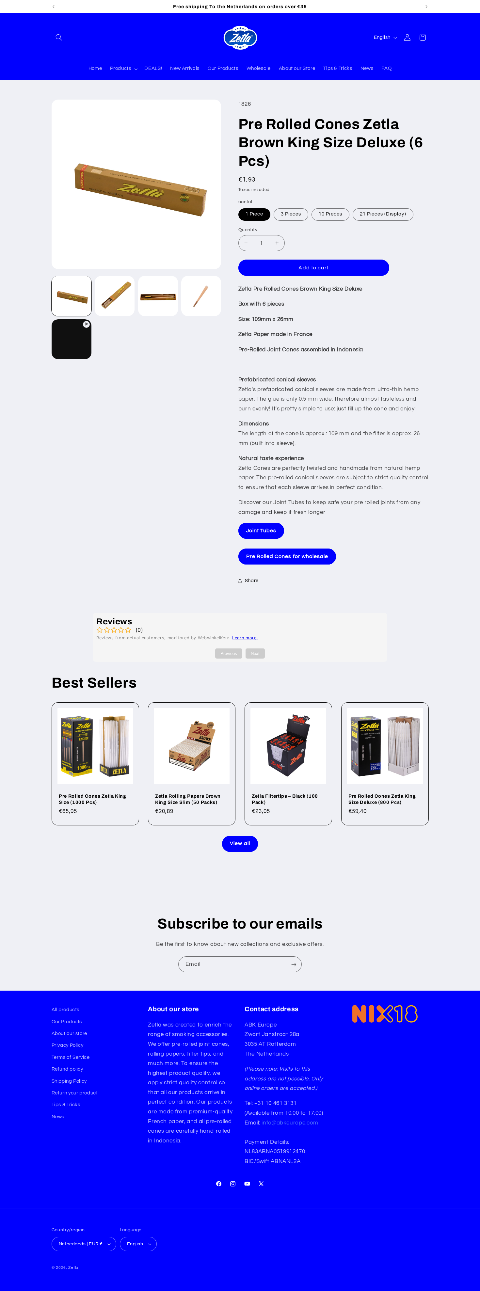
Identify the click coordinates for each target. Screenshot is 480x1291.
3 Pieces (291, 214)
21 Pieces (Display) (383, 214)
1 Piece (254, 214)
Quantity (247, 229)
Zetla (73, 1267)
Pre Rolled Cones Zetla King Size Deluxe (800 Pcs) (382, 799)
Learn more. (245, 637)
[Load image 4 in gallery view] (158, 296)
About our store (69, 1033)
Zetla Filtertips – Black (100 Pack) (285, 799)
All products (66, 1009)
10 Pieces (330, 214)
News (58, 1116)
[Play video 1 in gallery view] (71, 339)
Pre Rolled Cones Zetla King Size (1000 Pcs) (92, 799)
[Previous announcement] (53, 6)
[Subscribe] (293, 964)
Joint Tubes (261, 530)
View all (240, 843)
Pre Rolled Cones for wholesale (287, 556)
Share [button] (252, 580)
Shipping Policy (69, 1081)
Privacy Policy (68, 1045)
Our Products (67, 1021)
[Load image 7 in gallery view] (201, 296)
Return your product (75, 1093)
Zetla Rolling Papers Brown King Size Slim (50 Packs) (188, 799)
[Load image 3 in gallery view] (115, 296)
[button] (59, 37)
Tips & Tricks (66, 1104)
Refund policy (67, 1069)
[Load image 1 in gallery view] (71, 296)
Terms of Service (71, 1057)
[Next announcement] (426, 6)
